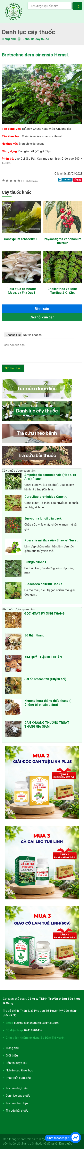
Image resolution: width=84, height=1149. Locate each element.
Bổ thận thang (34, 635)
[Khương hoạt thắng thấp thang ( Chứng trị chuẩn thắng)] (13, 708)
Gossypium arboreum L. (21, 239)
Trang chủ (12, 1048)
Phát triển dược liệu (18, 1078)
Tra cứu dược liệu (13, 11)
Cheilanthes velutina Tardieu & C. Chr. (62, 291)
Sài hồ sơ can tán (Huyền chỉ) (45, 679)
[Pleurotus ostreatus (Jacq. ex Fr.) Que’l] (21, 284)
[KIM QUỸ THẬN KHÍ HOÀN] (13, 664)
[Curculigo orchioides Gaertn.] (13, 504)
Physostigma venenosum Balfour (62, 241)
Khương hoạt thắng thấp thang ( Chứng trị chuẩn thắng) (47, 702)
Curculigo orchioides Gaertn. (45, 497)
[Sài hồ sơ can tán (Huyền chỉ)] (13, 686)
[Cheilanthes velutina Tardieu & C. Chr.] (62, 284)
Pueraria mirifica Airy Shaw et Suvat (51, 540)
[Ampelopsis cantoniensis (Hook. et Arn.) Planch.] (13, 482)
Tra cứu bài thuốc (17, 1110)
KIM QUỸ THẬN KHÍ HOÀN (43, 657)
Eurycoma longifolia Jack (43, 518)
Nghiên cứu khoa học (19, 1070)
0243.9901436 (33, 1030)
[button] (78, 6)
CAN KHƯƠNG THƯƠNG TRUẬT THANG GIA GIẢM (46, 724)
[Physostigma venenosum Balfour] (62, 234)
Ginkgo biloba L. (36, 562)
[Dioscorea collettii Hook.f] (13, 591)
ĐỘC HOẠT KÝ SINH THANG (44, 613)
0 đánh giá (29, 181)
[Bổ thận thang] (13, 642)
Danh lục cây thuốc (35, 39)
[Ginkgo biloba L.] (13, 569)
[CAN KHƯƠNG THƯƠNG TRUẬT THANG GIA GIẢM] (13, 730)
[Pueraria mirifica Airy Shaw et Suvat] (13, 547)
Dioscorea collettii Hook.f (43, 584)
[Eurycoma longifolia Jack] (13, 525)
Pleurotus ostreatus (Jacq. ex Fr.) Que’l (21, 291)
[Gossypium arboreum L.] (21, 234)
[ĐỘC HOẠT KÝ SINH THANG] (13, 620)
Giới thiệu (12, 1055)
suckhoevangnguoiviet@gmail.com (36, 1023)
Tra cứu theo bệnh (17, 1103)
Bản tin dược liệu (16, 1063)
